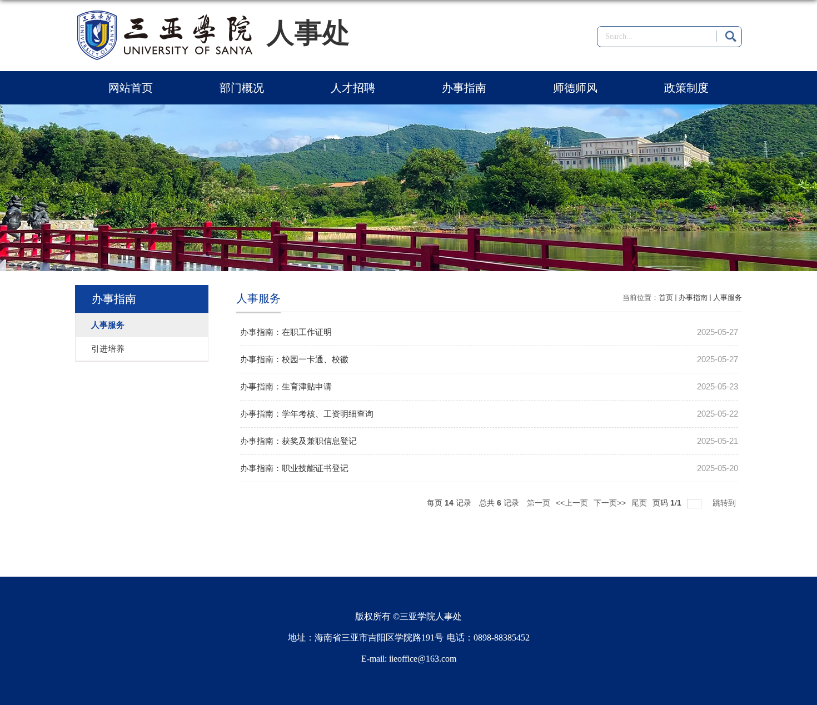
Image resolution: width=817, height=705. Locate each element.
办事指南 (464, 88)
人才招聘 (353, 88)
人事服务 (727, 297)
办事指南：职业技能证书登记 (294, 468)
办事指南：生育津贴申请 (286, 386)
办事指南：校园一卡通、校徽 (294, 359)
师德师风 (575, 88)
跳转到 (725, 502)
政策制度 (686, 88)
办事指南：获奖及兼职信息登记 (298, 441)
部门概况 (242, 88)
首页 (666, 297)
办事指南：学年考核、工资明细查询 (306, 413)
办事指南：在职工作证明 (286, 332)
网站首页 (130, 88)
